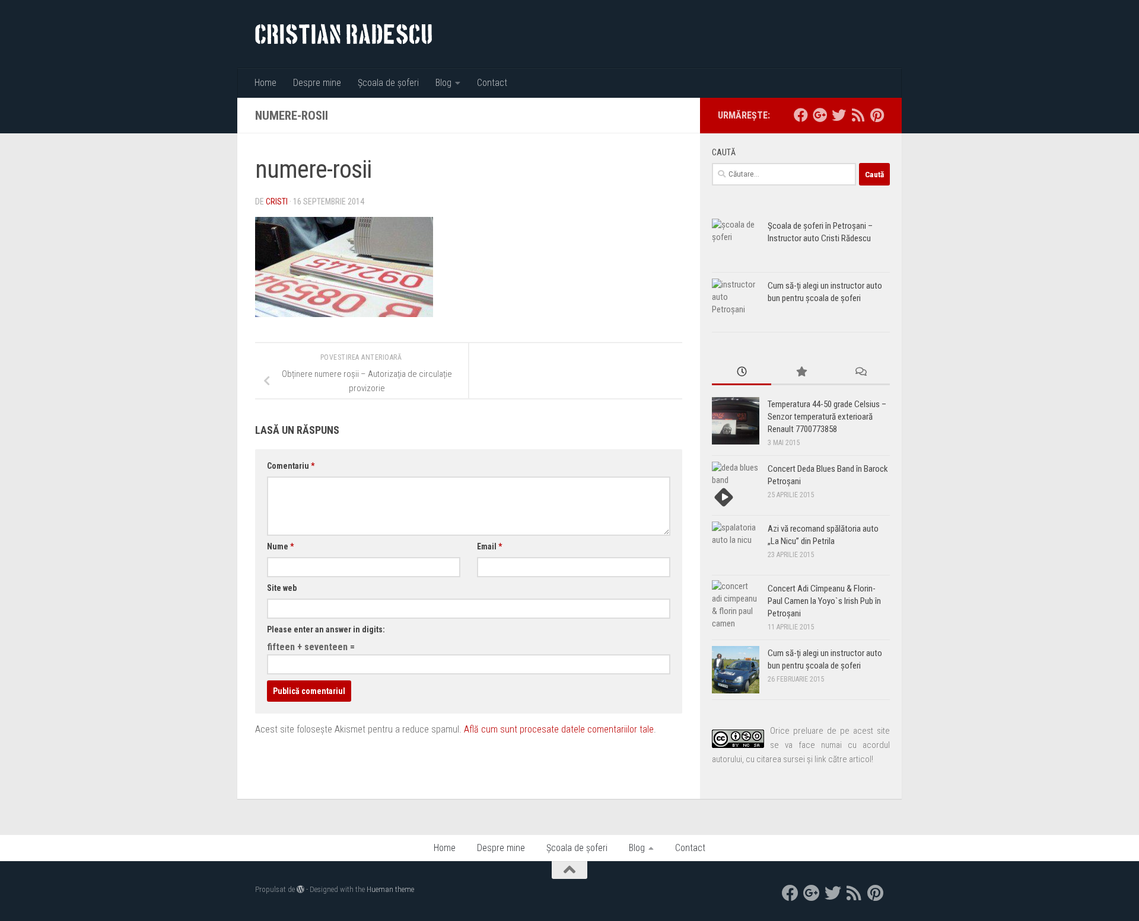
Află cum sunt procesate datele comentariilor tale (559, 729)
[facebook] (801, 115)
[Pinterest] (877, 115)
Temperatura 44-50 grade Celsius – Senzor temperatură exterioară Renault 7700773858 (827, 416)
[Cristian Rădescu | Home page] (343, 34)
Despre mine (317, 82)
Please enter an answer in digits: (326, 629)
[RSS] (858, 115)
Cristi (277, 201)
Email (489, 546)
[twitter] (839, 115)
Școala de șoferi (388, 82)
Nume (280, 546)
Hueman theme (390, 889)
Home (265, 82)
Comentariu (290, 466)
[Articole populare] (801, 372)
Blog (443, 82)
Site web (282, 588)
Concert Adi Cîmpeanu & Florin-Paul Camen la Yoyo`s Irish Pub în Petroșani (824, 601)
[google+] (820, 115)
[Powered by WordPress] (300, 889)
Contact (492, 82)
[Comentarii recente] (860, 372)
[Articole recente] (741, 372)
